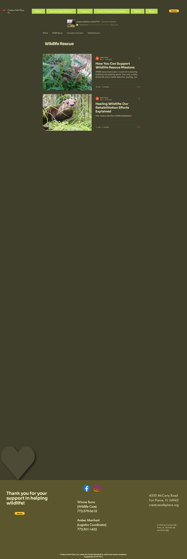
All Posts (45, 33)
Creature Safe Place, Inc (16, 11)
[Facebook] (86, 488)
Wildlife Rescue (57, 33)
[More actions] (140, 58)
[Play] (77, 25)
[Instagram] (97, 488)
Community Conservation (75, 33)
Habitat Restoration (94, 33)
